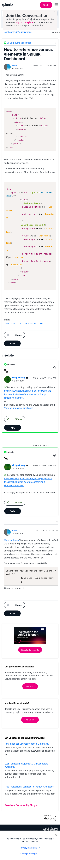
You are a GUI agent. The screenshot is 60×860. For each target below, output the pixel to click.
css (13, 323)
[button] (54, 43)
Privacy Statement (28, 848)
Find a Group (30, 719)
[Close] (55, 834)
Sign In (46, 5)
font (20, 323)
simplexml (30, 323)
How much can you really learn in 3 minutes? (27, 743)
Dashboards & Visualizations (17, 32)
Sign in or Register (25, 22)
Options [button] (55, 32)
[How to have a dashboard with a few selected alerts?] (52, 445)
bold (6, 323)
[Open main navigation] (56, 4)
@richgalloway (11, 540)
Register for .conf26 (30, 650)
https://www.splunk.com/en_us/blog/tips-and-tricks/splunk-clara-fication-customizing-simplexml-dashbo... (28, 394)
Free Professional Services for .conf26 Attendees (29, 786)
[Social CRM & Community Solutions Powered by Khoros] (50, 817)
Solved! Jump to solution (19, 42)
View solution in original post (18, 408)
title (41, 323)
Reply (12, 343)
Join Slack (30, 686)
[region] (30, 845)
